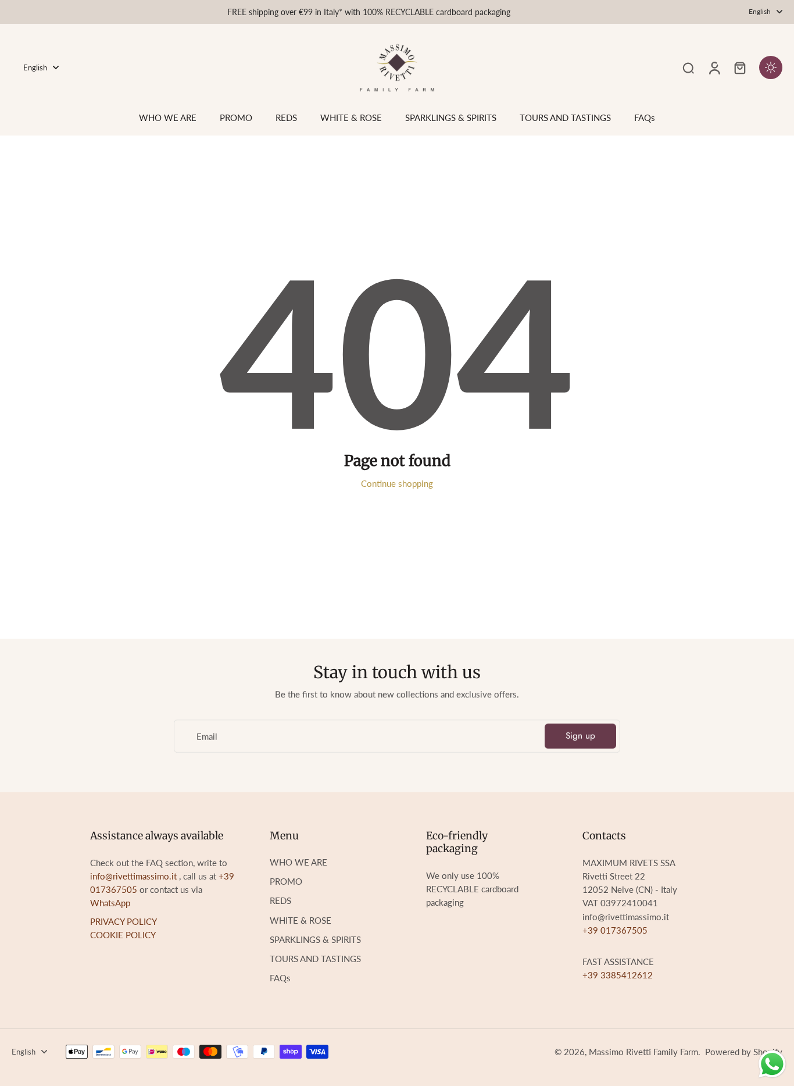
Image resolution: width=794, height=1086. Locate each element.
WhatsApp (110, 903)
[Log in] (714, 67)
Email (206, 736)
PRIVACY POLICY (123, 921)
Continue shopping (397, 483)
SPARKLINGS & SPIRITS (315, 939)
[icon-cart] (739, 67)
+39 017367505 (615, 930)
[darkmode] (770, 67)
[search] (688, 67)
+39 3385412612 (617, 975)
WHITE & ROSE (300, 920)
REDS (280, 900)
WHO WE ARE (298, 862)
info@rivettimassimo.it (133, 876)
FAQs (280, 978)
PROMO (286, 881)
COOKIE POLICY (123, 935)
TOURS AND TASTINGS (315, 958)
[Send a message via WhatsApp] (772, 1064)
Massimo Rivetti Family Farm (643, 1051)
